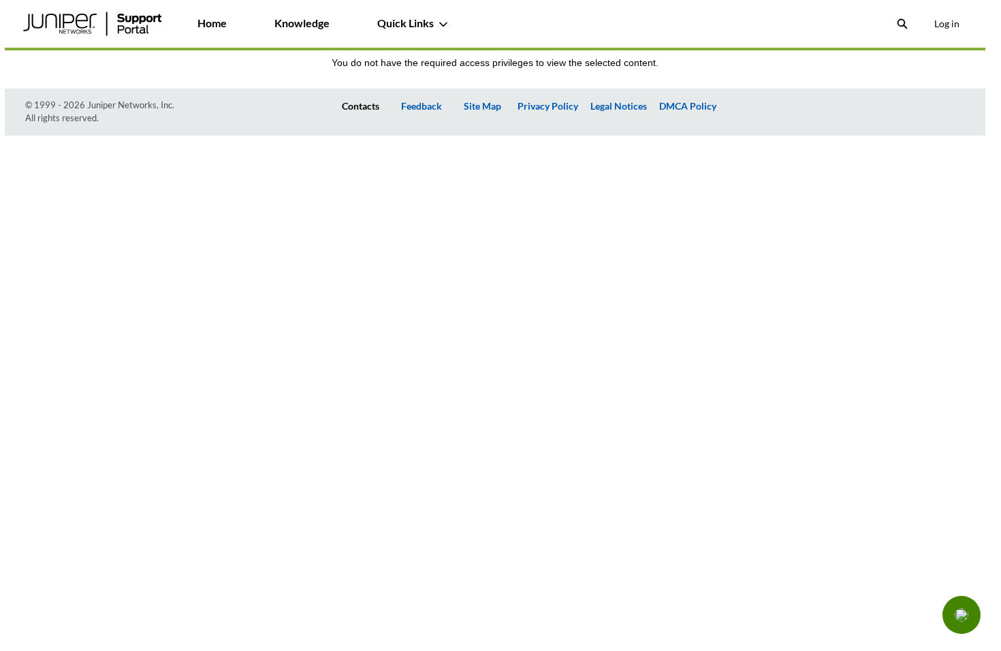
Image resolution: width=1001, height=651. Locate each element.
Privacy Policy (548, 106)
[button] (961, 615)
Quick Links (405, 22)
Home (212, 22)
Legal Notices (618, 106)
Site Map (482, 106)
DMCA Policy (687, 106)
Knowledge (302, 22)
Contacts (360, 106)
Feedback (421, 106)
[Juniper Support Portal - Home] (92, 24)
